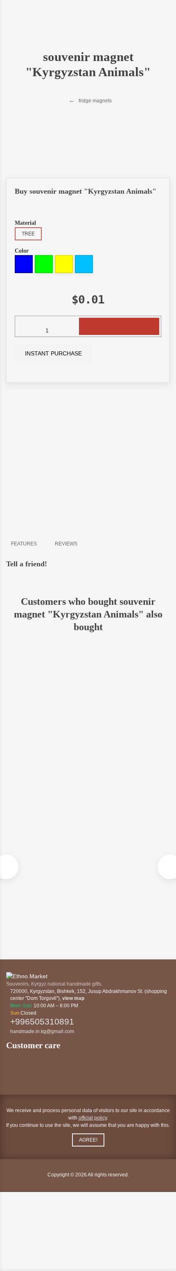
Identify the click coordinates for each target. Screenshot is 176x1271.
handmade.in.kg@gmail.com (42, 1031)
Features (24, 544)
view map (73, 998)
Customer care (34, 1045)
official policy (93, 1118)
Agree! (88, 1140)
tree (28, 234)
